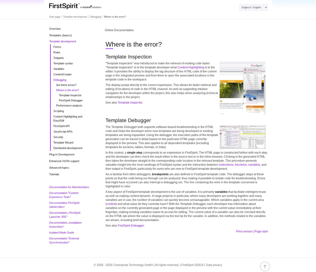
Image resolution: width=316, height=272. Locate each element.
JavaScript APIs (63, 131)
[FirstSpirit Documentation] (82, 6)
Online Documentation (119, 30)
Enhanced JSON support (64, 161)
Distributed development (67, 148)
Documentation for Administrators (69, 187)
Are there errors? (66, 85)
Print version (244, 231)
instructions (226, 164)
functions (241, 164)
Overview (55, 28)
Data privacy (214, 265)
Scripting (58, 111)
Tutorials (54, 174)
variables (254, 164)
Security (58, 137)
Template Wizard (63, 142)
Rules (56, 52)
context (111, 203)
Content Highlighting (190, 67)
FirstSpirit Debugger (71, 100)
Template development (62, 41)
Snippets (58, 57)
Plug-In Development (61, 154)
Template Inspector (70, 95)
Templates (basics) (60, 35)
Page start (261, 231)
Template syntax (63, 63)
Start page (54, 16)
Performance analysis (69, 105)
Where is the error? (67, 90)
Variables (58, 68)
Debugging (59, 79)
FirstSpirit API (61, 126)
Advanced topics (59, 167)
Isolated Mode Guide (61, 232)
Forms (57, 46)
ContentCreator (62, 74)
